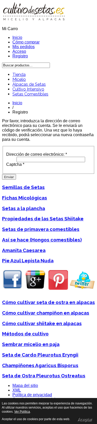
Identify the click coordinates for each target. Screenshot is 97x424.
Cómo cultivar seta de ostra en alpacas (48, 302)
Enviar (9, 177)
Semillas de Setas (23, 187)
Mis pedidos (23, 47)
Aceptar (84, 419)
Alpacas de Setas (29, 84)
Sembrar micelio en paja (30, 344)
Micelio (19, 79)
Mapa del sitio (25, 385)
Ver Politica (22, 411)
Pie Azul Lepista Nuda (28, 260)
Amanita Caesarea (24, 250)
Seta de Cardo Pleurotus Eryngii (40, 355)
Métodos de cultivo (25, 333)
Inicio (17, 37)
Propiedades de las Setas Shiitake (43, 218)
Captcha (15, 164)
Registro (20, 56)
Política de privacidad (32, 395)
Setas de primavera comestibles (40, 229)
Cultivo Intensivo (28, 89)
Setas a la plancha (23, 208)
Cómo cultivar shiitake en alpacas (42, 323)
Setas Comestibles (30, 94)
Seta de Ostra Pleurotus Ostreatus (43, 375)
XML (16, 390)
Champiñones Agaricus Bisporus (40, 365)
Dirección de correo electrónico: (36, 154)
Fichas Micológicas (24, 198)
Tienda (19, 74)
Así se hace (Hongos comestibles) (42, 240)
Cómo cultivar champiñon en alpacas (45, 313)
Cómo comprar (26, 42)
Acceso (19, 51)
